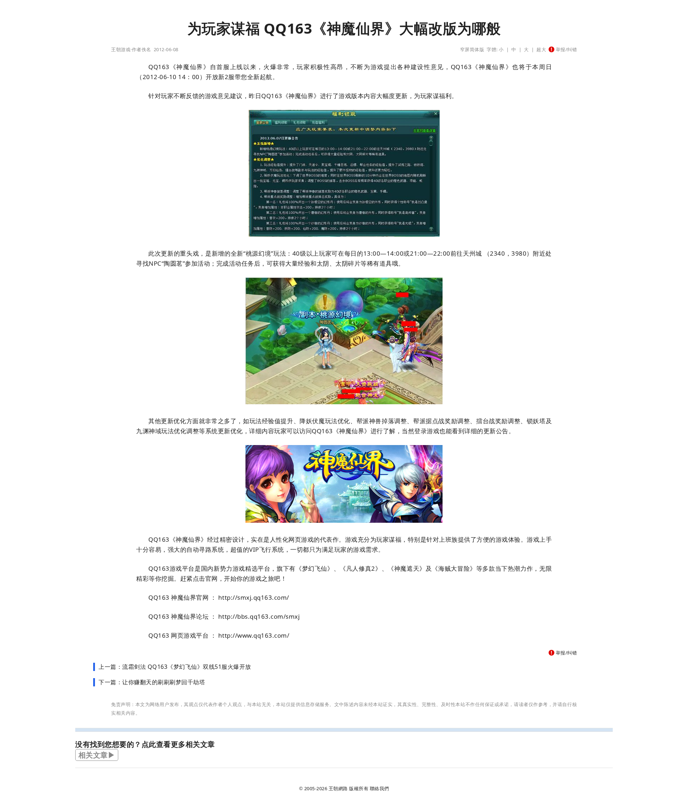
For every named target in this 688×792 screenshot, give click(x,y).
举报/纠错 (565, 49)
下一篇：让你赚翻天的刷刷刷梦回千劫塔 (152, 682)
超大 (541, 49)
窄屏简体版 (472, 49)
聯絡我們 (379, 788)
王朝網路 (338, 788)
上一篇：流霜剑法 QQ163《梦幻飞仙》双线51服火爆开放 (175, 667)
